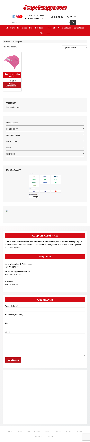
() (59, 17)
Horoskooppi (12, 129)
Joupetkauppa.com (45, 7)
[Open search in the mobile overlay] (43, 22)
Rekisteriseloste (11, 284)
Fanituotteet (12, 123)
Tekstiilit (10, 154)
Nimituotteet (12, 142)
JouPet (44, 436)
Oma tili (73, 17)
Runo (8, 148)
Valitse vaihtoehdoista (12, 85)
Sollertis (52, 436)
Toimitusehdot (10, 282)
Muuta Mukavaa (13, 135)
